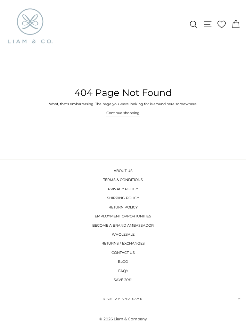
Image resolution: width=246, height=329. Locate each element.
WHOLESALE (123, 234)
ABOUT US (123, 170)
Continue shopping (123, 113)
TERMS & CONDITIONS (123, 179)
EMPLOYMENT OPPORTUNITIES (123, 216)
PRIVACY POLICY (123, 189)
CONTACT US (123, 252)
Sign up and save (123, 298)
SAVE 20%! (123, 280)
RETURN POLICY (123, 207)
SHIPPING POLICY (123, 198)
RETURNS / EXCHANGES (123, 243)
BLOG (123, 261)
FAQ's (123, 271)
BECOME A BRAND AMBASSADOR (123, 225)
